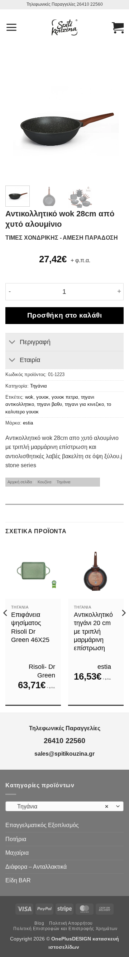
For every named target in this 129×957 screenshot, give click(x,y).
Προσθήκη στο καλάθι (64, 315)
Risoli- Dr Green (42, 671)
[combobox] (64, 806)
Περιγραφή (35, 342)
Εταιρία (30, 359)
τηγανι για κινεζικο (84, 404)
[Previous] (16, 125)
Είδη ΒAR (18, 880)
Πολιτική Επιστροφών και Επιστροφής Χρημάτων (65, 928)
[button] (11, 27)
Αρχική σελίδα (20, 482)
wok (29, 397)
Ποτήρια (15, 839)
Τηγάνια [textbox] (60, 806)
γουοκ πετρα (65, 397)
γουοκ (42, 397)
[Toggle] (12, 343)
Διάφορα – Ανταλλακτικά (36, 867)
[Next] (112, 125)
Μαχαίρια (17, 853)
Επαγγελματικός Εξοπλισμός (42, 825)
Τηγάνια (38, 386)
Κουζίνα (44, 482)
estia (28, 423)
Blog (39, 923)
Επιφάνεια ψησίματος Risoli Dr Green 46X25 (30, 627)
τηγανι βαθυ (49, 404)
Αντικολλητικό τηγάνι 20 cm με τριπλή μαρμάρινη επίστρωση (93, 631)
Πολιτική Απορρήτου (71, 923)
